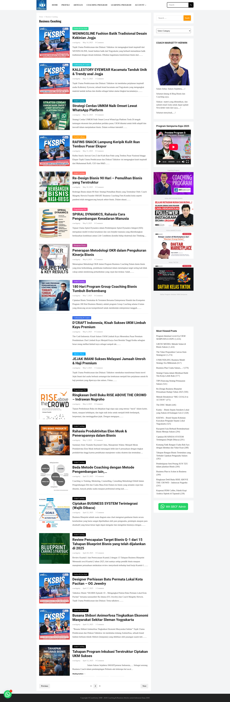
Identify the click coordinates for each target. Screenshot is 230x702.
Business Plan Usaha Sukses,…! (170, 368)
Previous (44, 686)
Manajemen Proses (80, 245)
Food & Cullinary (79, 137)
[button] (8, 694)
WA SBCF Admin (176, 506)
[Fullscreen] (187, 161)
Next (144, 686)
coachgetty (76, 42)
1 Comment (99, 79)
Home (41, 17)
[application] (173, 147)
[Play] (159, 161)
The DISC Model (163, 405)
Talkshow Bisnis (79, 354)
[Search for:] (173, 18)
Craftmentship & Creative (82, 65)
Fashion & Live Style (80, 28)
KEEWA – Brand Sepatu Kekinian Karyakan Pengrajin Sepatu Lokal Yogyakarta (171, 421)
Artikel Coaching (79, 101)
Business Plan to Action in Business (171, 471)
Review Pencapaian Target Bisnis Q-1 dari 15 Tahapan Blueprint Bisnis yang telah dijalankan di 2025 (109, 544)
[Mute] (183, 161)
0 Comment (99, 42)
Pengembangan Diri (80, 209)
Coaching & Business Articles (118, 698)
